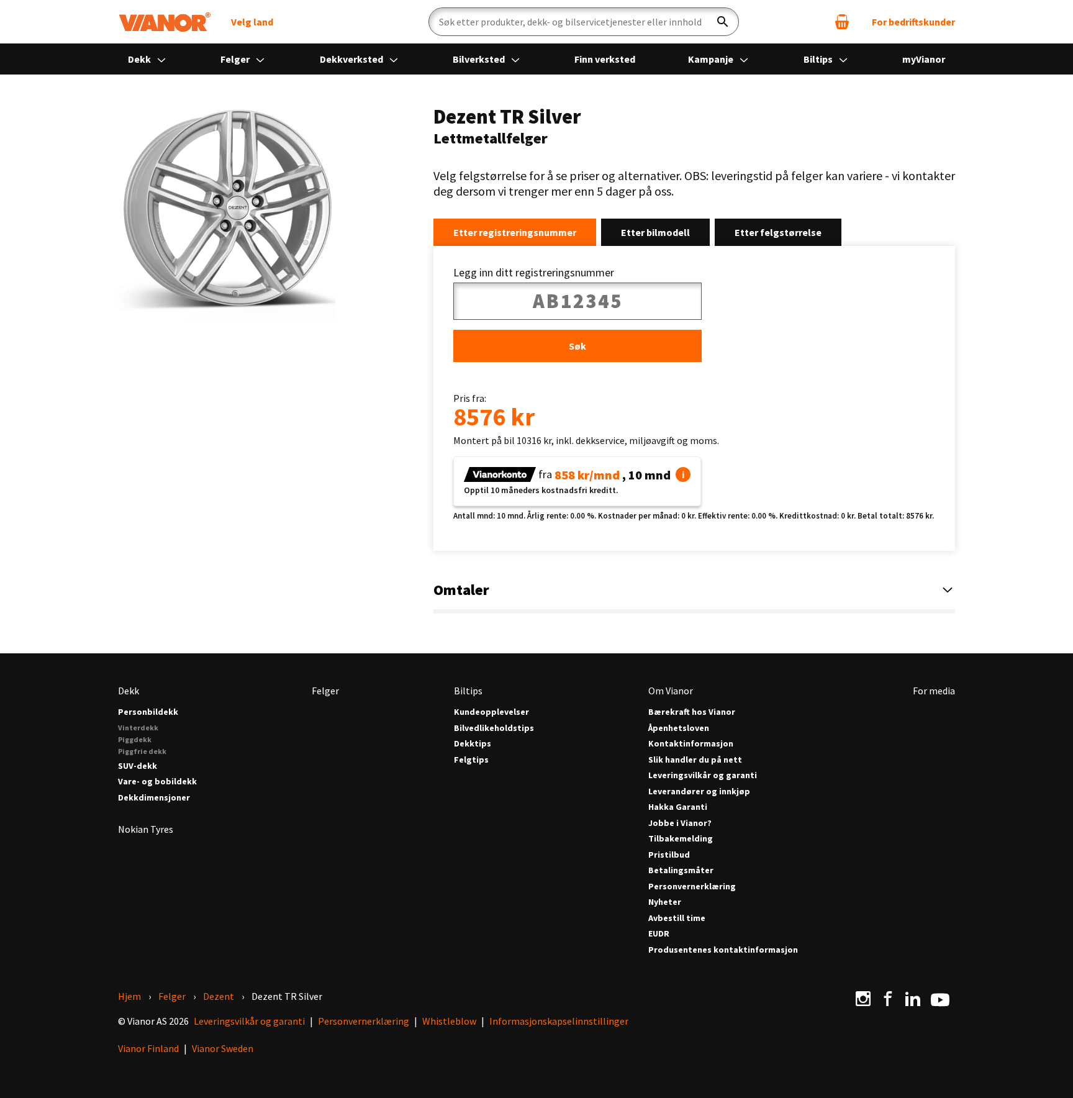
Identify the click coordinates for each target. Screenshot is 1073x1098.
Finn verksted (604, 59)
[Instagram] (863, 998)
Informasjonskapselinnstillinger (558, 1021)
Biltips (819, 59)
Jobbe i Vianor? (680, 823)
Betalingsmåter (680, 870)
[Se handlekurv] (842, 22)
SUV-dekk (137, 766)
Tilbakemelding (680, 838)
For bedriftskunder (913, 22)
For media (934, 690)
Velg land (252, 22)
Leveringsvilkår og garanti (702, 775)
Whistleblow (449, 1021)
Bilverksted (480, 59)
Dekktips (472, 743)
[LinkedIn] (912, 998)
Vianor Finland (148, 1048)
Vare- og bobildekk (157, 781)
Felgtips (471, 760)
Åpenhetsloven (678, 728)
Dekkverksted (352, 59)
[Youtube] (940, 998)
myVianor (923, 59)
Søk (577, 346)
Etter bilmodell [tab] (655, 232)
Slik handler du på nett (695, 760)
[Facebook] (888, 998)
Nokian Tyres (145, 829)
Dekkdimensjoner (154, 797)
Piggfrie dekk (142, 751)
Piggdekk (135, 739)
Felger (235, 59)
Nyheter (664, 902)
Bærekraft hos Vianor (691, 712)
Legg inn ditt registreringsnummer (533, 272)
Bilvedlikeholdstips (494, 728)
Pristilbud (669, 855)
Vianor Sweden (222, 1048)
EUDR (658, 933)
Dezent (218, 996)
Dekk (140, 59)
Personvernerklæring (692, 886)
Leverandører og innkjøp (699, 791)
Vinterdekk (138, 727)
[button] (683, 474)
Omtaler (461, 589)
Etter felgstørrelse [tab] (778, 232)
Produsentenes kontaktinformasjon (723, 950)
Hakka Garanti (677, 807)
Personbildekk (148, 712)
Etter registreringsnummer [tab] (514, 232)
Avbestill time (676, 918)
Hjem (129, 996)
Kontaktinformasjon (690, 743)
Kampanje (711, 59)
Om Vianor (670, 690)
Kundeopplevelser (491, 712)
